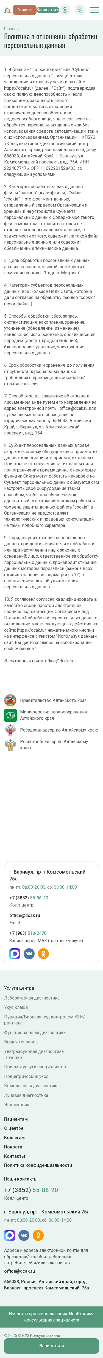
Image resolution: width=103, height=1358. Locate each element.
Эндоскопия (16, 1104)
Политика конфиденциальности (38, 1165)
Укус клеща (16, 1007)
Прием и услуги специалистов (35, 1066)
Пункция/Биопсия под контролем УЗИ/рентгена (44, 1020)
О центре (13, 1128)
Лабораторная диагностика (32, 998)
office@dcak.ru (74, 408)
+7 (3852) (28, 897)
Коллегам (14, 1137)
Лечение (13, 1057)
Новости (13, 1147)
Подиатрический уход (26, 1076)
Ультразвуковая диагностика (34, 1051)
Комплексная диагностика (31, 1085)
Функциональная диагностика (35, 1032)
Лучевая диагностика (26, 1095)
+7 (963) (27, 933)
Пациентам (16, 1119)
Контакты (14, 1156)
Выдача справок (21, 1041)
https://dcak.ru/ (19, 88)
